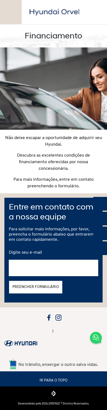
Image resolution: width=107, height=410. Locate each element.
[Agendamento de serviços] (100, 233)
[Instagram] (58, 317)
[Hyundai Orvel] (54, 12)
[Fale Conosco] (96, 338)
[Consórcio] (100, 218)
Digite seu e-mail (25, 252)
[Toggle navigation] (11, 12)
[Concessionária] (100, 248)
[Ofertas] (100, 204)
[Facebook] (49, 317)
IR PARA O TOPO (53, 380)
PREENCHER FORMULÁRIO (35, 286)
